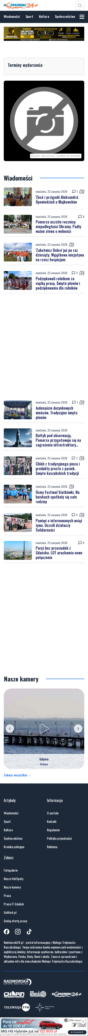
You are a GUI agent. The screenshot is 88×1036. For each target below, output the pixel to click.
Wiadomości (12, 16)
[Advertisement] (44, 347)
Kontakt (52, 821)
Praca (7, 895)
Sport (29, 16)
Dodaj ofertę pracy (15, 921)
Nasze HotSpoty (13, 878)
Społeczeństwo (65, 16)
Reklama (52, 846)
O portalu (52, 813)
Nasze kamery (12, 887)
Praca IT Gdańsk (14, 904)
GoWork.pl (10, 912)
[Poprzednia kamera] (10, 728)
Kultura (44, 16)
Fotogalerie (11, 870)
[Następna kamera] (78, 728)
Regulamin (53, 830)
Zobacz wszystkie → (17, 775)
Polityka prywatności (59, 838)
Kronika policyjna (14, 846)
